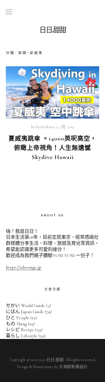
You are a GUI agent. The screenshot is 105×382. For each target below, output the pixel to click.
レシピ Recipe (20, 330)
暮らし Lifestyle (21, 336)
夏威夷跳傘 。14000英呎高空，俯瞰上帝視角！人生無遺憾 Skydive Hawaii (52, 148)
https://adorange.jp (23, 267)
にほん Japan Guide (25, 312)
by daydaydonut (43, 126)
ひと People (17, 318)
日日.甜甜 (52, 30)
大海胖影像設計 (73, 366)
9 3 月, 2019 (65, 126)
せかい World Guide (25, 305)
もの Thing (16, 324)
